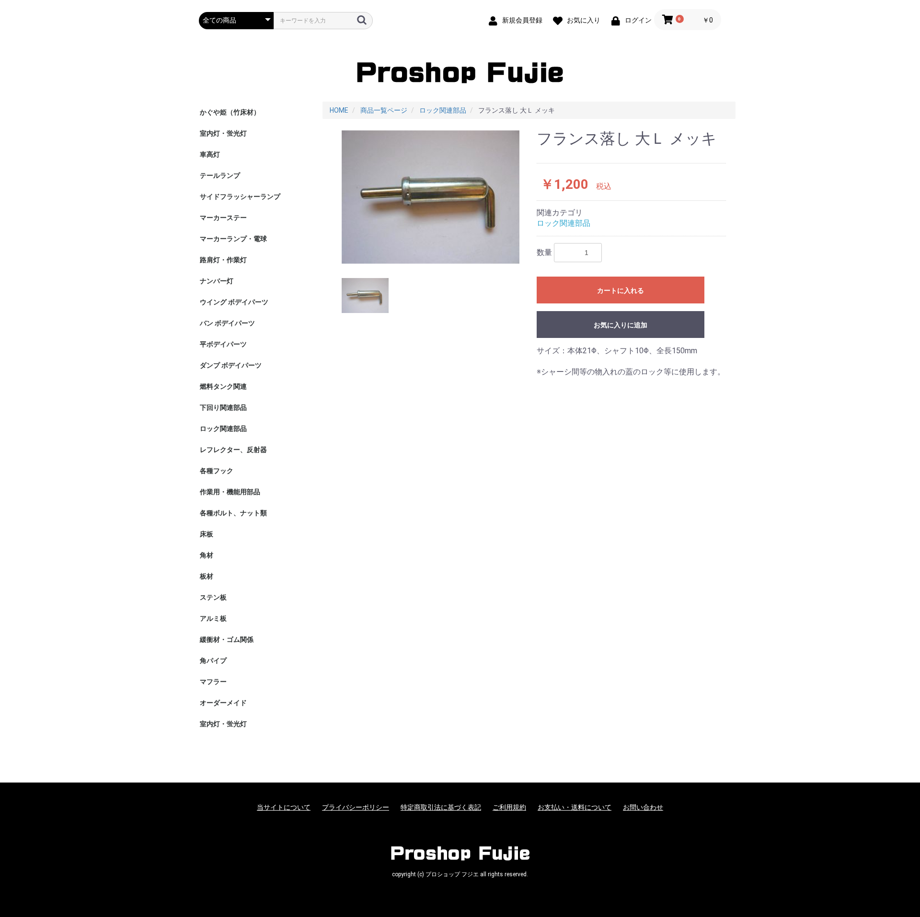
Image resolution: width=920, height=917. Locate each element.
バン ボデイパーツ (227, 323)
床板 (206, 534)
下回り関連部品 (223, 407)
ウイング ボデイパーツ (234, 302)
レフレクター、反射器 (233, 449)
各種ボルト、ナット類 (233, 513)
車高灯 (210, 154)
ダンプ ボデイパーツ (231, 365)
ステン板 (213, 597)
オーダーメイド (223, 703)
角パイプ (213, 660)
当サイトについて (283, 807)
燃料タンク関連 (223, 386)
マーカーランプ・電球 (233, 239)
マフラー (213, 681)
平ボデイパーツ (223, 344)
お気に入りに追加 (620, 325)
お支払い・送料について (574, 807)
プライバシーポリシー (355, 807)
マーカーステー (223, 217)
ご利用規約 (509, 807)
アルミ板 (213, 618)
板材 (206, 576)
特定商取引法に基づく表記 (441, 807)
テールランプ (220, 175)
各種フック (216, 471)
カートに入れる (620, 290)
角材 (206, 555)
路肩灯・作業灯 (223, 260)
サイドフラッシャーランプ (240, 196)
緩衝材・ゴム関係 (226, 639)
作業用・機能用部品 (230, 492)
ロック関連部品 (223, 428)
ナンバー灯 (216, 281)
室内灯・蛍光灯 (223, 133)
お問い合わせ (643, 807)
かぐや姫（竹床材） (230, 112)
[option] (431, 197)
